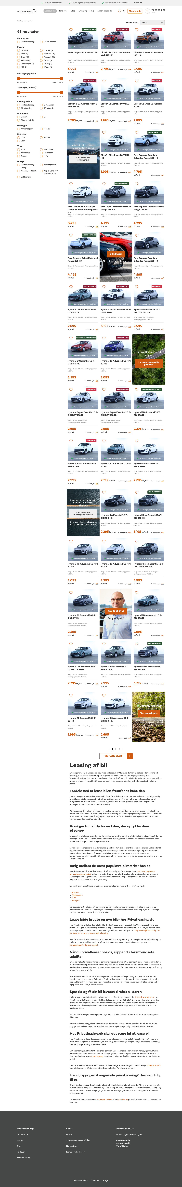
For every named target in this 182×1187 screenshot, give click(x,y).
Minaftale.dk (135, 11)
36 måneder (49, 108)
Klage (105, 1181)
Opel (25, 57)
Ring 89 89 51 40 (116, 611)
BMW (24, 51)
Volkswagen (27, 64)
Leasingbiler (50, 11)
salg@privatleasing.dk (132, 1135)
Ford (24, 54)
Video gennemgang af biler (78, 1140)
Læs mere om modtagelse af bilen (83, 513)
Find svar (63, 11)
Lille (23, 138)
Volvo (48, 64)
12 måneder (49, 105)
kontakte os (122, 1100)
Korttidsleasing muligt (27, 166)
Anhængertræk (50, 165)
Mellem (47, 138)
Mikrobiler (25, 153)
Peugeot (49, 57)
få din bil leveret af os (144, 997)
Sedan (23, 156)
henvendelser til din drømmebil (84, 945)
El (44, 117)
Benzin (24, 117)
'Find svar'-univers (104, 1100)
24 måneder (26, 108)
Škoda (48, 61)
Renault (25, 61)
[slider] (18, 78)
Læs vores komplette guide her (148, 363)
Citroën (48, 51)
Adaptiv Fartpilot (28, 171)
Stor (23, 141)
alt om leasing (96, 1056)
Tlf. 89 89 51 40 (158, 10)
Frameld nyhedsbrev (75, 1152)
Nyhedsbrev (71, 1146)
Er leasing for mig (86, 11)
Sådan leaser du (105, 11)
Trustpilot (137, 3)
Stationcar (48, 153)
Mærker (20, 1140)
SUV (23, 150)
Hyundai (49, 54)
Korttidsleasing (27, 42)
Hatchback (48, 150)
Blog (73, 11)
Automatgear (27, 129)
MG (24, 67)
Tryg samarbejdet (148, 713)
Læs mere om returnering (83, 159)
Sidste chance (50, 42)
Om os (69, 1135)
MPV (46, 156)
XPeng (48, 67)
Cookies (95, 1181)
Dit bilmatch (116, 254)
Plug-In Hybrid (27, 120)
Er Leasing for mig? (25, 1129)
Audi (74, 898)
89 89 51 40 (128, 1129)
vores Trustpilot (154, 1066)
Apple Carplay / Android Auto (51, 172)
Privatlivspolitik (81, 1181)
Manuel (47, 129)
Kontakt (69, 1129)
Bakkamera (26, 177)
